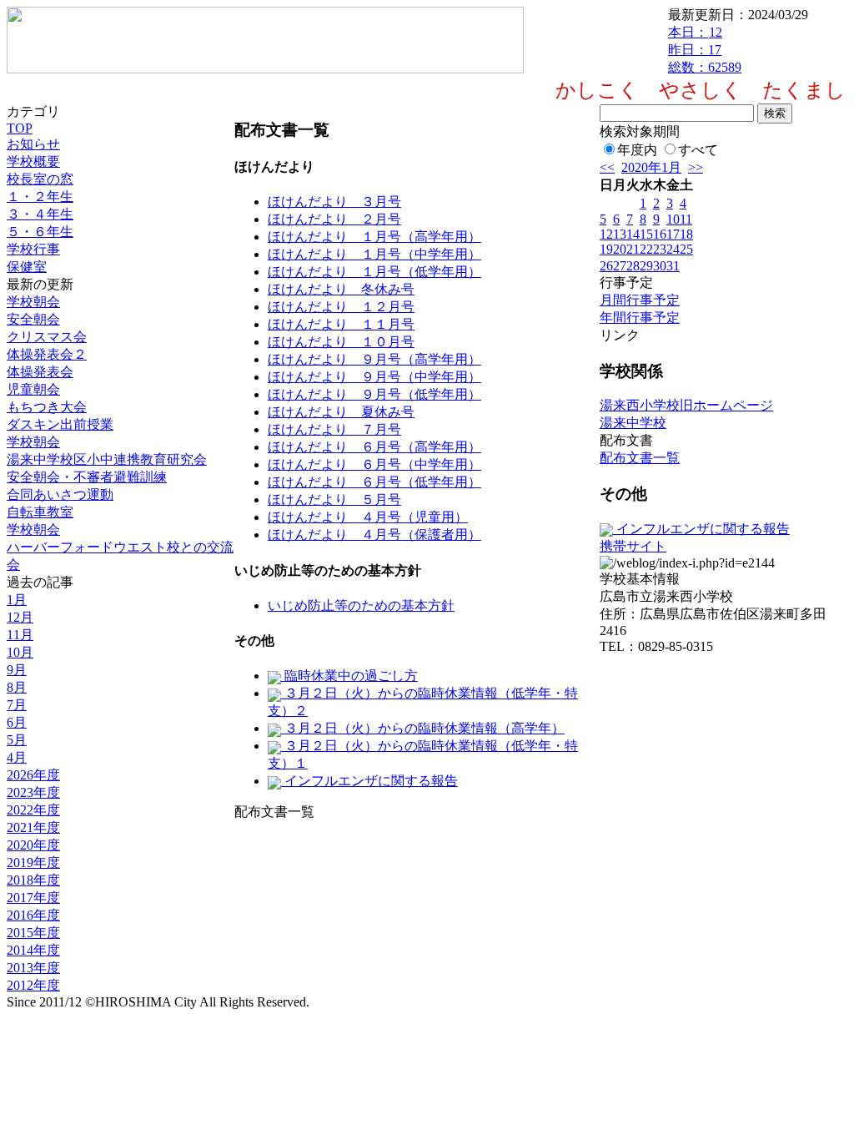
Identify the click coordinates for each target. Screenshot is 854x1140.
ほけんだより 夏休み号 (341, 412)
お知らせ (33, 144)
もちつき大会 (47, 407)
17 (673, 234)
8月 (17, 687)
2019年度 (33, 862)
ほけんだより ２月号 (334, 219)
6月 (17, 722)
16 (659, 234)
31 (673, 266)
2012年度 (33, 985)
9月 (17, 670)
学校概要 (33, 161)
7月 (17, 705)
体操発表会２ (47, 354)
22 (646, 249)
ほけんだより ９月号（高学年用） (374, 359)
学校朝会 (33, 302)
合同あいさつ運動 (60, 494)
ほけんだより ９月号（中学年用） (374, 377)
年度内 (637, 150)
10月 (20, 652)
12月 (20, 617)
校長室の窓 (40, 179)
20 (619, 249)
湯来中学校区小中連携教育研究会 (107, 459)
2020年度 (33, 845)
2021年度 (33, 827)
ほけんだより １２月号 (341, 307)
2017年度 (33, 897)
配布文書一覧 (640, 458)
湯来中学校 (633, 423)
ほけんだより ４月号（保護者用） (374, 534)
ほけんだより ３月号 (334, 201)
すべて (698, 150)
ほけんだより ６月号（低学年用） (374, 482)
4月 (17, 757)
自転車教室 (40, 512)
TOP (20, 128)
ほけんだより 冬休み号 (341, 289)
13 (619, 234)
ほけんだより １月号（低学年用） (374, 272)
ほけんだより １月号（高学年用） (374, 237)
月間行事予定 (640, 300)
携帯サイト (633, 546)
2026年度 (33, 775)
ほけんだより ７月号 (334, 429)
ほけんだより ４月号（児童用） (368, 517)
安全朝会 (33, 319)
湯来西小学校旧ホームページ (686, 405)
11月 (20, 635)
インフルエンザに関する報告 (369, 781)
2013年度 (33, 968)
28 (633, 266)
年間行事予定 (640, 317)
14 (633, 234)
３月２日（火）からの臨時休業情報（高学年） (423, 728)
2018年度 (33, 880)
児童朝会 (33, 389)
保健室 (27, 267)
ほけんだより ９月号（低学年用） (374, 394)
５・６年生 (40, 231)
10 (673, 219)
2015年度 (33, 933)
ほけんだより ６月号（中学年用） (374, 464)
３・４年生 (40, 214)
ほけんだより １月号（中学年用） (374, 254)
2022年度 (33, 810)
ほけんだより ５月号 (334, 499)
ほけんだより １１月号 (341, 324)
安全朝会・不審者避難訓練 (87, 477)
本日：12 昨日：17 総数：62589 (704, 49)
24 (673, 249)
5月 (17, 740)
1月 (17, 600)
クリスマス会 (47, 337)
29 (646, 266)
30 (659, 266)
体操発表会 (40, 372)
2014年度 (33, 950)
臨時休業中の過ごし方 (349, 675)
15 (646, 234)
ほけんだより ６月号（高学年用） (374, 447)
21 (633, 249)
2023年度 (33, 792)
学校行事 (33, 249)
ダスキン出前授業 (60, 424)
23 (659, 249)
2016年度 (33, 915)
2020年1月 (651, 167)
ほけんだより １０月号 (341, 342)
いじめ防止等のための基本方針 (361, 605)
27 (619, 266)
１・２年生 (40, 196)
